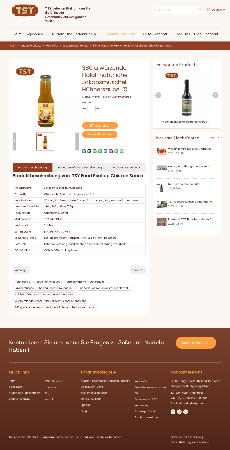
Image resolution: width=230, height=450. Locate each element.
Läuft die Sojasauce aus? (183, 184)
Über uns (50, 387)
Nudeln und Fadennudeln (24, 393)
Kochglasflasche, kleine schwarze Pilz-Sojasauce (187, 122)
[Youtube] (185, 411)
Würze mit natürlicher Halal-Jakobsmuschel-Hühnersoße (51, 301)
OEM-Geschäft (54, 381)
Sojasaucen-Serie (92, 387)
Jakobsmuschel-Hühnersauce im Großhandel (43, 288)
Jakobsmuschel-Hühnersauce (86, 282)
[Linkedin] (179, 411)
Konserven (141, 405)
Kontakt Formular (196, 342)
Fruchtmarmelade (146, 417)
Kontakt (50, 399)
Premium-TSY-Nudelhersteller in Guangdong (196, 219)
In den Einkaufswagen (99, 135)
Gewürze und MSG (146, 399)
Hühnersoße (22, 282)
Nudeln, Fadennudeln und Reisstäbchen (105, 381)
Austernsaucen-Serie (94, 393)
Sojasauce (15, 387)
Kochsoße (141, 381)
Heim (12, 381)
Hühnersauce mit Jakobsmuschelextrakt (104, 288)
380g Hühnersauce (48, 282)
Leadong (203, 442)
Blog (47, 393)
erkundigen (102, 126)
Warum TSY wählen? (126, 167)
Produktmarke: (91, 97)
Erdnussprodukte (145, 411)
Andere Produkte (19, 399)
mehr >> (214, 137)
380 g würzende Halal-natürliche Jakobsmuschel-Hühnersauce (54, 307)
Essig (84, 411)
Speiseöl (86, 405)
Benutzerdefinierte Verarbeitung (80, 167)
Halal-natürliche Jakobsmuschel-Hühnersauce (44, 294)
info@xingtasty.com (191, 403)
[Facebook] (173, 411)
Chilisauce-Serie (91, 399)
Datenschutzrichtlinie (186, 437)
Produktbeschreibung (32, 167)
